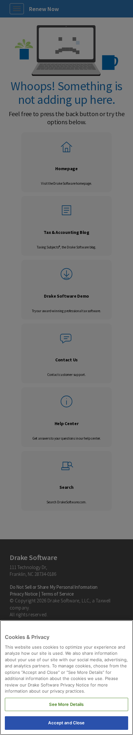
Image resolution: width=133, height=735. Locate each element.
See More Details (66, 704)
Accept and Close (66, 722)
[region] (66, 677)
